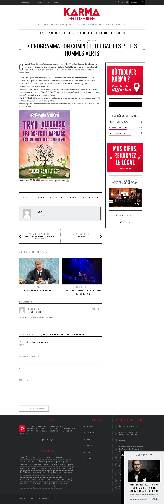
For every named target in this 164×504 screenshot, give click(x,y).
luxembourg (68, 472)
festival (62, 465)
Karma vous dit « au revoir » (38, 290)
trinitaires (50, 487)
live (49, 472)
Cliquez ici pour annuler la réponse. (61, 334)
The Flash (81, 235)
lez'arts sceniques (39, 472)
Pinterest (75, 197)
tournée (41, 487)
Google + (93, 197)
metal (37, 476)
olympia (41, 479)
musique (51, 476)
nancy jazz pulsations (27, 479)
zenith (58, 487)
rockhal (45, 483)
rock (68, 479)
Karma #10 (123, 441)
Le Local (70, 33)
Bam (40, 457)
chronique (51, 461)
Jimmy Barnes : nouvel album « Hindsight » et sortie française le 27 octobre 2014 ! (144, 488)
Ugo (40, 211)
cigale (60, 461)
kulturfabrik (67, 468)
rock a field (24, 483)
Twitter (58, 197)
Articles (54, 33)
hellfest (22, 468)
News (79, 40)
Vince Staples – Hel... (119, 133)
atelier (22, 457)
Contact (87, 459)
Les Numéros (104, 33)
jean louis (32, 342)
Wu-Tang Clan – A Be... (119, 127)
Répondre (97, 309)
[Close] (122, 455)
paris (48, 479)
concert (67, 461)
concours (23, 465)
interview (43, 468)
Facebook (42, 197)
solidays (54, 483)
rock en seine (35, 483)
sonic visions (64, 483)
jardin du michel (54, 468)
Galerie (121, 33)
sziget (33, 487)
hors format (32, 468)
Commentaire (24, 380)
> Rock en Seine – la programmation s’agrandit (39, 236)
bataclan (48, 457)
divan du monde (35, 465)
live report (57, 472)
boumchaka (58, 457)
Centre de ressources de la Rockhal (32, 461)
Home (42, 33)
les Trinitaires (25, 472)
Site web (23, 368)
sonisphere (24, 487)
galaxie (70, 465)
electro (54, 465)
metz (43, 476)
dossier (46, 465)
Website (41, 215)
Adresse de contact (29, 357)
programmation (58, 479)
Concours (85, 33)
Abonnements (89, 433)
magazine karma (26, 476)
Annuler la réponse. (43, 342)
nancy (59, 476)
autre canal (31, 457)
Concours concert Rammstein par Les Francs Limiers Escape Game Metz (131, 449)
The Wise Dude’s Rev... (119, 122)
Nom (21, 345)
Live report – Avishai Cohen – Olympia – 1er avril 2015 (82, 292)
